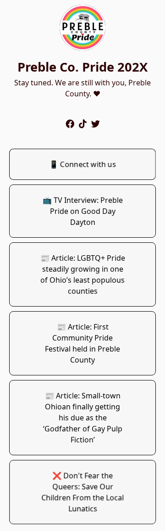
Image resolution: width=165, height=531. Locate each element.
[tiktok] (83, 123)
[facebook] (70, 123)
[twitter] (95, 123)
